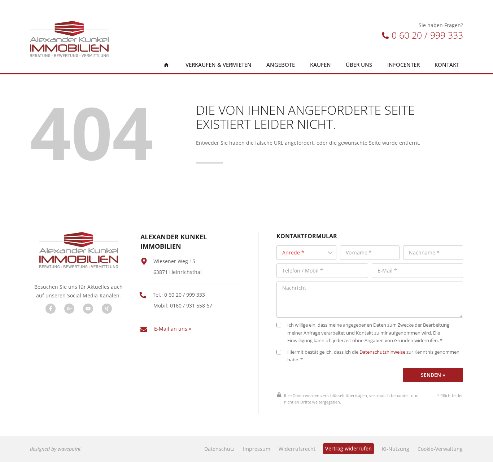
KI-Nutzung (395, 448)
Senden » (433, 374)
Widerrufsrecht (297, 448)
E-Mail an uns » (172, 328)
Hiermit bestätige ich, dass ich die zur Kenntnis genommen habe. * (373, 356)
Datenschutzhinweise (382, 352)
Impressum (256, 448)
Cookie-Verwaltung (440, 448)
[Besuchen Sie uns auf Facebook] (50, 309)
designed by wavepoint (55, 448)
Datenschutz (219, 448)
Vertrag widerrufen (348, 448)
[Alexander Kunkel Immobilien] (69, 39)
